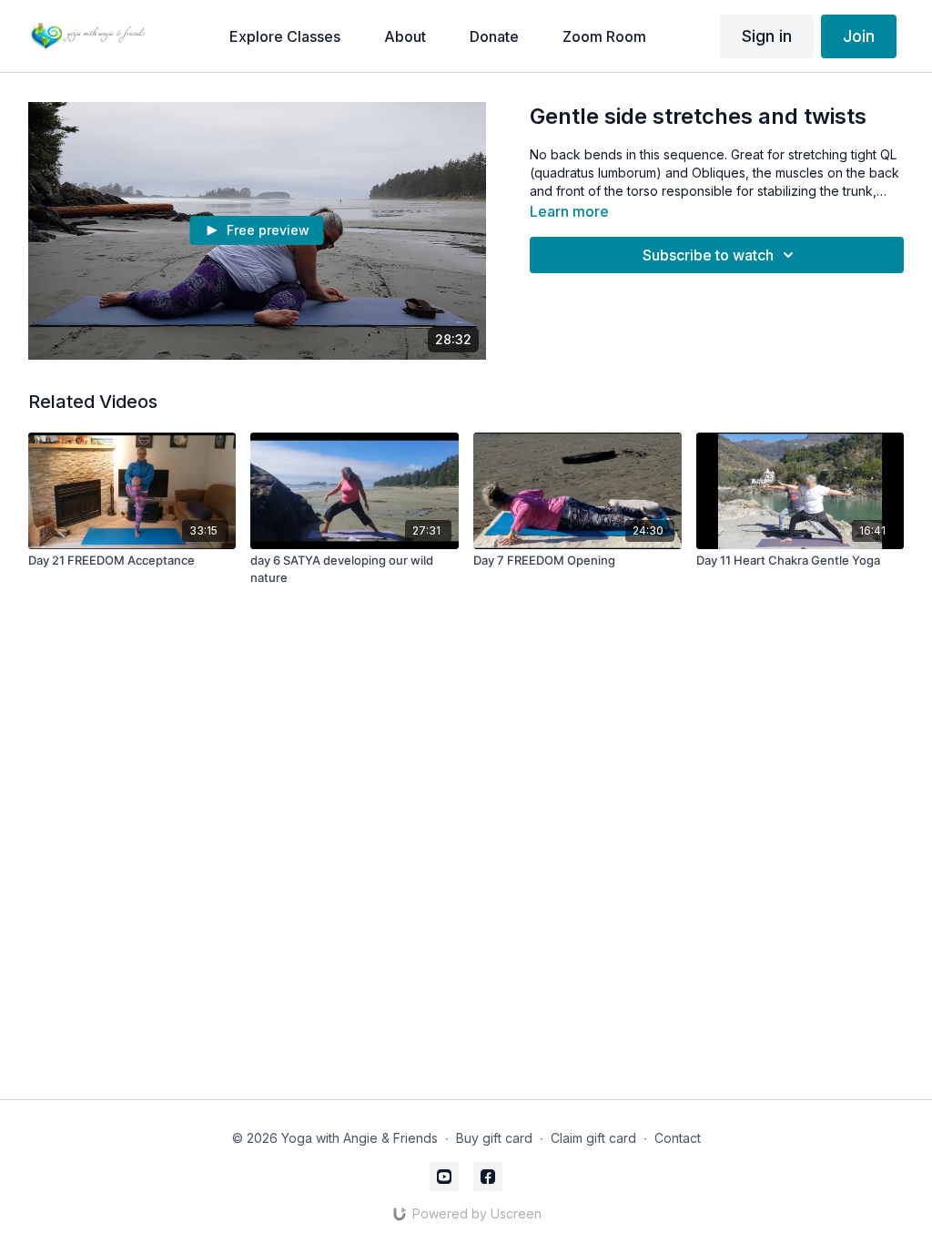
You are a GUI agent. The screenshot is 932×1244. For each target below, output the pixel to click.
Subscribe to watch (708, 255)
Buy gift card (494, 1138)
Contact (677, 1138)
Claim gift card (593, 1138)
